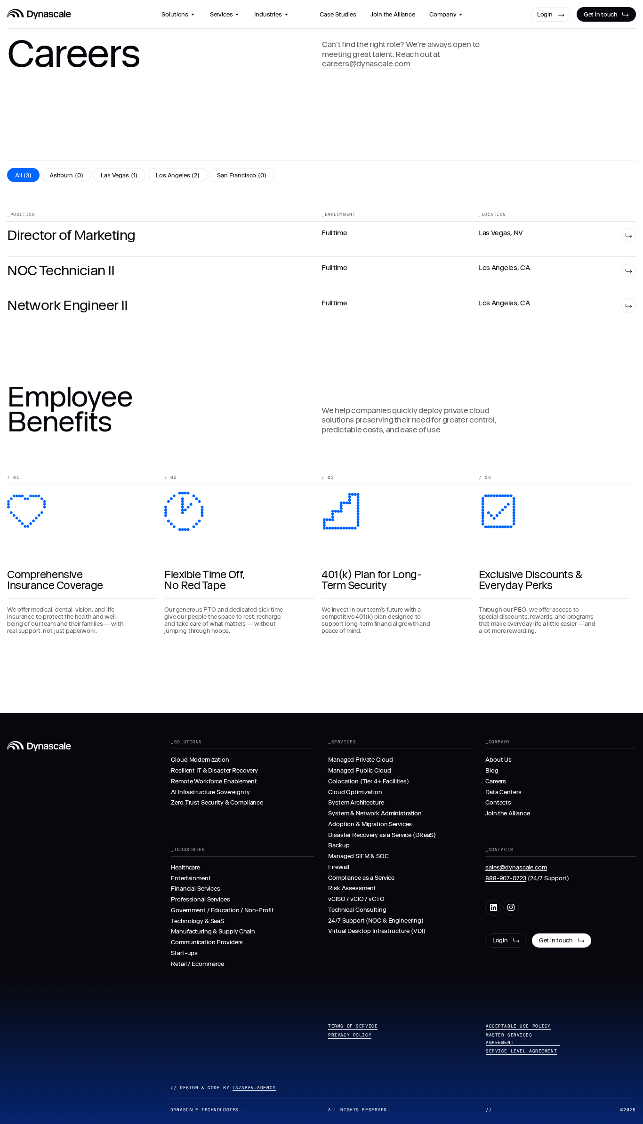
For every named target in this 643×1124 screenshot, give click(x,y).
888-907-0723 (505, 878)
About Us (498, 759)
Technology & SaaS (197, 921)
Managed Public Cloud (359, 770)
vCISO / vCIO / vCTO (356, 898)
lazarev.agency (254, 1087)
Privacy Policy (349, 1035)
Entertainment (190, 878)
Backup (338, 845)
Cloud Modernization (200, 759)
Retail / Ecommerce (197, 963)
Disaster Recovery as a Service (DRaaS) (382, 834)
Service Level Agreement (521, 1051)
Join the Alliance (507, 813)
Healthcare (185, 867)
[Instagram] (511, 908)
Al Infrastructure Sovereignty (210, 792)
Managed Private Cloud (360, 759)
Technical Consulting (357, 909)
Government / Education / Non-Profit (222, 910)
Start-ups (184, 953)
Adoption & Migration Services (370, 824)
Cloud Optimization (355, 792)
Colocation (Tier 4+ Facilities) (368, 781)
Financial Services (195, 888)
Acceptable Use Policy (518, 1026)
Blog (491, 770)
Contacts (498, 802)
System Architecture (356, 802)
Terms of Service (353, 1026)
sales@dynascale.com (516, 867)
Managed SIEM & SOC (358, 856)
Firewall (338, 866)
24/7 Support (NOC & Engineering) (376, 920)
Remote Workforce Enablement (214, 781)
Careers (495, 781)
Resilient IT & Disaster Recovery (214, 770)
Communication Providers (207, 942)
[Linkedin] (493, 908)
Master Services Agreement (509, 1038)
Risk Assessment (352, 888)
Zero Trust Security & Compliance (217, 802)
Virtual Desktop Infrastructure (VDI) (376, 930)
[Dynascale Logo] (39, 14)
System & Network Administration (375, 813)
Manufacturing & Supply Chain (213, 931)
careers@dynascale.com (366, 63)
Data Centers (503, 792)
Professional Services (200, 899)
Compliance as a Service (361, 877)
